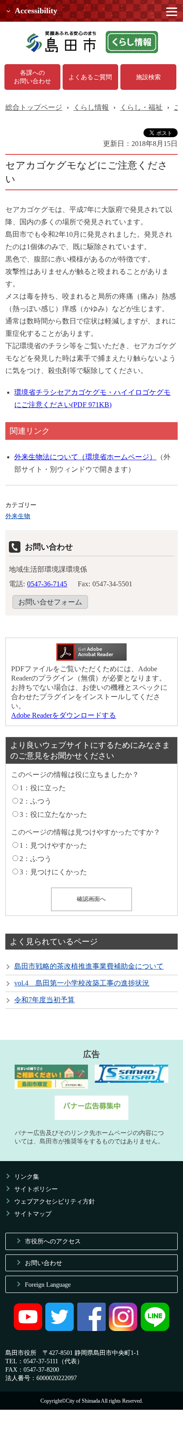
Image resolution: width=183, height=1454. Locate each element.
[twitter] (59, 1328)
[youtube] (28, 1328)
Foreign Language (48, 1284)
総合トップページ (33, 107)
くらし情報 (91, 107)
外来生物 (17, 515)
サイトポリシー (36, 1188)
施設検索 (148, 77)
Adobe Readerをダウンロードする (63, 715)
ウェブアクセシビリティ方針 (54, 1201)
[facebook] (91, 1328)
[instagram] (123, 1328)
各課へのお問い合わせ (32, 77)
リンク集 (26, 1176)
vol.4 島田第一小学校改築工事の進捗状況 (81, 983)
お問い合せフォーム (50, 602)
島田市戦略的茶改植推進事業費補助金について (88, 966)
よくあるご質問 (90, 77)
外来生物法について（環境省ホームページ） (85, 457)
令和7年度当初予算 (44, 1000)
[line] (155, 1328)
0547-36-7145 (47, 584)
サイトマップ (33, 1213)
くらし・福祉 (141, 107)
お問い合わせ (43, 1262)
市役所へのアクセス (53, 1241)
